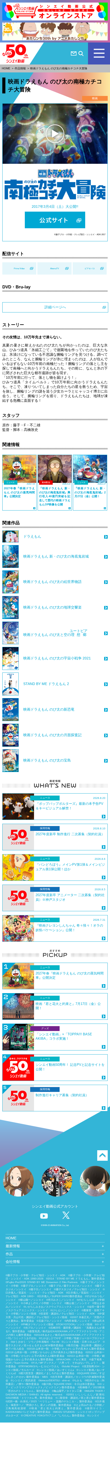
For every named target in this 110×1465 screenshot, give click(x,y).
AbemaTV (54, 268)
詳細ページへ (55, 307)
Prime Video (19, 268)
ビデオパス (90, 268)
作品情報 (20, 68)
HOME (6, 68)
